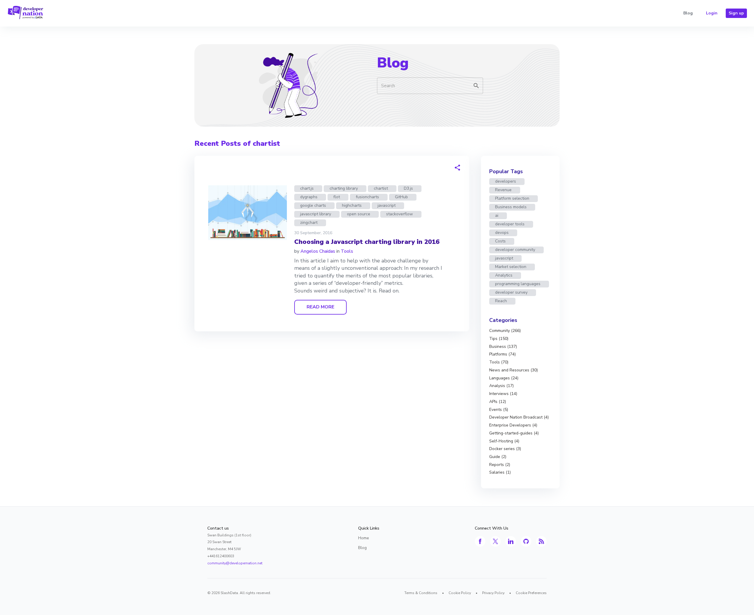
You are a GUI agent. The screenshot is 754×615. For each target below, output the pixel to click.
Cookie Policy (460, 593)
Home (363, 538)
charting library (344, 188)
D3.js (408, 188)
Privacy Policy (493, 593)
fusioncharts (367, 197)
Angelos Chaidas (317, 251)
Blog (688, 13)
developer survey (511, 292)
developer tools (510, 224)
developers (505, 181)
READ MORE (320, 307)
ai (496, 215)
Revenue (503, 190)
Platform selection (512, 198)
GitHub (401, 197)
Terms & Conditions (420, 593)
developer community (515, 249)
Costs (500, 241)
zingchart (309, 222)
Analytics (503, 275)
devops (502, 232)
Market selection (510, 267)
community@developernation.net (234, 563)
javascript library (315, 214)
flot (336, 197)
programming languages (517, 284)
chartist (381, 188)
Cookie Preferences (531, 593)
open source (358, 214)
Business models (511, 207)
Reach (501, 301)
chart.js (307, 188)
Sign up (736, 13)
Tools (347, 251)
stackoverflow (399, 214)
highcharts (352, 205)
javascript (387, 205)
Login (711, 13)
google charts (313, 205)
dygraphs (309, 197)
